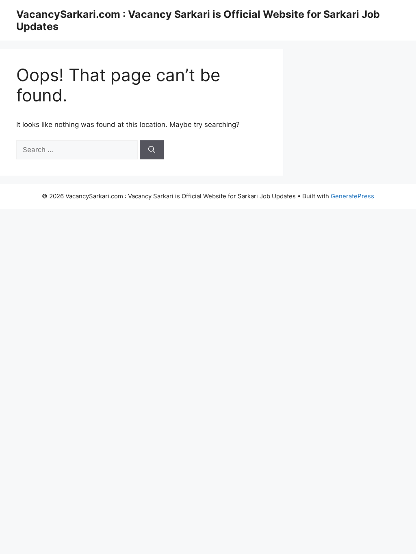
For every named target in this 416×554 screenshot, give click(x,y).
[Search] (152, 150)
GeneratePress (352, 196)
